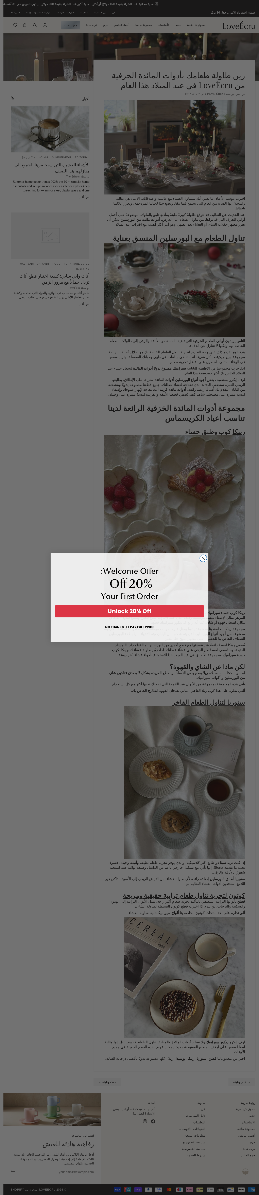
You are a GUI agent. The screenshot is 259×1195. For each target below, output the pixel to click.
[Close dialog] (203, 558)
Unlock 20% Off (129, 611)
